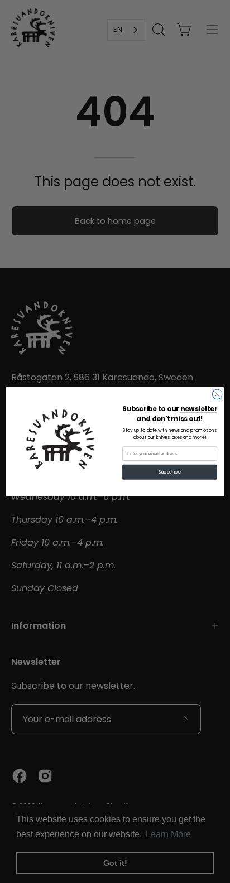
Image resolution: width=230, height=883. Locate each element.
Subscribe (169, 472)
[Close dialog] (217, 394)
